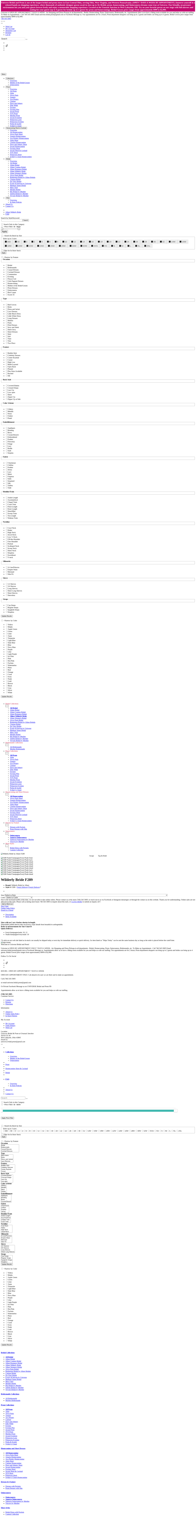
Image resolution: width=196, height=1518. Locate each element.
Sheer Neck (12, 551)
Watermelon (12, 665)
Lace (9, 446)
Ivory (10, 677)
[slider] (176, 1110)
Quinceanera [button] (6, 1493)
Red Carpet (12, 292)
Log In (7, 35)
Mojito (10, 627)
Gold (9, 681)
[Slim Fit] (6, 1242)
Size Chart (4, 906)
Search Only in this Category (14, 224)
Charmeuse (12, 463)
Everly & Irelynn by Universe (20, 728)
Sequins (10, 453)
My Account (9, 29)
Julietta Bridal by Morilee (19, 739)
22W (31, 246)
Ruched (10, 373)
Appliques (11, 428)
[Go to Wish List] (4, 21)
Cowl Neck (12, 528)
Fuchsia (10, 663)
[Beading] (6, 1198)
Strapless (11, 553)
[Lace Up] (7, 1179)
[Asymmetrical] (6, 1218)
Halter (10, 530)
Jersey (10, 470)
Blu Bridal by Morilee (18, 736)
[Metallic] (4, 1188)
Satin (9, 479)
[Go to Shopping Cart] (2, 21)
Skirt (9, 334)
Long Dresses (13, 318)
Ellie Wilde (14, 770)
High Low (11, 362)
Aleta (12, 757)
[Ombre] (4, 1191)
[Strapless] (6, 1262)
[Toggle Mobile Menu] (2, 1044)
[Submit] (26, 39)
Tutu (9, 341)
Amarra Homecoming (18, 800)
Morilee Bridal (15, 734)
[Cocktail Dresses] (10, 1151)
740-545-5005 (6, 19)
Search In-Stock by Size (13, 236)
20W (20, 246)
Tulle (9, 488)
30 (154, 242)
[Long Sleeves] (8, 1250)
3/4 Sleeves (12, 586)
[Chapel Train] (6, 1220)
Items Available (10, 917)
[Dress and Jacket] (7, 1159)
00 (18, 242)
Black (10, 686)
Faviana (13, 772)
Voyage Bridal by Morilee (19, 741)
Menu (3, 74)
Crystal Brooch (13, 435)
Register (8, 33)
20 (110, 242)
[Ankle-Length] (6, 1216)
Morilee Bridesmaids (17, 749)
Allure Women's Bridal (18, 718)
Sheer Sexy (12, 330)
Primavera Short (16, 819)
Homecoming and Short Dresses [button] (13, 1448)
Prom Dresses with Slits (18, 829)
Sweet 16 (11, 295)
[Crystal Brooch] (6, 1201)
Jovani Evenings (16, 782)
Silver (10, 690)
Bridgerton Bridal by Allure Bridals (22, 722)
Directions (9, 1004)
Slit (9, 376)
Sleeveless (11, 595)
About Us (8, 1012)
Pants (10, 323)
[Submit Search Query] (27, 1098)
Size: (2, 895)
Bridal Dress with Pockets (19, 848)
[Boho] (7, 1157)
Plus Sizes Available (15, 371)
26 (137, 242)
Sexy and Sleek (13, 327)
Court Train (12, 504)
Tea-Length (12, 516)
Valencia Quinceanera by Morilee (22, 839)
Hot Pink (11, 661)
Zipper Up (11, 397)
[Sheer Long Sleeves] (8, 1252)
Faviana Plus (14, 774)
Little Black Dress (14, 314)
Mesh (10, 474)
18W (9, 246)
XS (105, 246)
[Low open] (7, 1181)
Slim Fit (10, 574)
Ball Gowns (12, 305)
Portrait (10, 544)
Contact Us (9, 1000)
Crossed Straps (13, 388)
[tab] (100, 722)
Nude (10, 679)
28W (63, 246)
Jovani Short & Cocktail (18, 815)
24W (42, 246)
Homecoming (12, 283)
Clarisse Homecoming (18, 806)
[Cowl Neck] (6, 1226)
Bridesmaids (12, 268)
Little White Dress (14, 316)
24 (128, 242)
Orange (10, 672)
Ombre (10, 416)
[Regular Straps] (6, 1258)
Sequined (11, 481)
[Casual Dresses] (10, 1149)
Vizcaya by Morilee (17, 842)
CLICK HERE (76, 902)
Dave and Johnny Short (18, 808)
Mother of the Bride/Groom (17, 286)
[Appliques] (6, 1196)
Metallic (10, 411)
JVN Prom (14, 778)
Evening (11, 277)
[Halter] (6, 1228)
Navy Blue (12, 647)
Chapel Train (12, 502)
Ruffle (10, 448)
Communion (12, 274)
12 (75, 242)
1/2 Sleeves (12, 584)
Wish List (8, 26)
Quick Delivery (34, 887)
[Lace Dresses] (7, 1161)
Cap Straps (12, 605)
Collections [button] (9, 1052)
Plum (10, 668)
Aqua (10, 636)
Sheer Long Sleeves (15, 591)
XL (139, 246)
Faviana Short (15, 813)
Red (9, 670)
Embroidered (12, 437)
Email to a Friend (7, 910)
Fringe (10, 444)
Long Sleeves (12, 588)
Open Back (12, 367)
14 (83, 242)
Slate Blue (11, 643)
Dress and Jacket (14, 309)
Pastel (10, 418)
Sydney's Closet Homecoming (21, 821)
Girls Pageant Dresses (15, 281)
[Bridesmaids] (10, 1147)
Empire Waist (12, 570)
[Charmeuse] (5, 1206)
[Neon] (4, 1189)
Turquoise (11, 638)
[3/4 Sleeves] (8, 1248)
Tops (9, 339)
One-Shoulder (13, 542)
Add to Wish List (7, 904)
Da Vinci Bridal (15, 726)
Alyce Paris (14, 759)
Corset (10, 360)
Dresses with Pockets (17, 827)
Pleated (10, 369)
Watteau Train (13, 518)
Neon (10, 414)
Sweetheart (12, 555)
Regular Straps (13, 607)
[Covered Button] (7, 1176)
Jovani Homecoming (17, 811)
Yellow (10, 625)
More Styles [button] (5, 1508)
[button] (10, 78)
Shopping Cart (10, 31)
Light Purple (12, 654)
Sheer (10, 395)
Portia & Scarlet (15, 788)
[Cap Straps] (6, 1256)
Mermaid (11, 572)
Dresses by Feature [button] (8, 1482)
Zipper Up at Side (14, 399)
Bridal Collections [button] (8, 1353)
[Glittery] (4, 1186)
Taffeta (10, 485)
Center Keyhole (13, 358)
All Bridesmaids (16, 747)
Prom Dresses (13, 288)
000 (9, 242)
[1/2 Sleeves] (8, 1246)
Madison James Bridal (18, 730)
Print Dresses (12, 325)
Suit (9, 336)
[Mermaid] (6, 1240)
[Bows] (6, 1200)
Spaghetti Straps (13, 610)
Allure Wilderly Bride (18, 716)
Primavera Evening (17, 786)
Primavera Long (16, 784)
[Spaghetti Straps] (6, 1260)
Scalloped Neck (13, 546)
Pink (9, 659)
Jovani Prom (14, 776)
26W (52, 246)
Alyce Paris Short (16, 798)
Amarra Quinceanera (18, 837)
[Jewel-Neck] (6, 1232)
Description (9, 915)
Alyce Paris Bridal (16, 720)
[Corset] (8, 1171)
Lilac (9, 652)
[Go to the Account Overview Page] (2, 23)
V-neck (10, 557)
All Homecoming (16, 796)
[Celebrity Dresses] (8, 1167)
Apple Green (12, 629)
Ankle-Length (13, 498)
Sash (9, 451)
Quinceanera (12, 290)
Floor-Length (12, 507)
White (10, 692)
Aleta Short (14, 804)
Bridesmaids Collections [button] (10, 1394)
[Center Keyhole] (8, 1169)
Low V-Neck (12, 537)
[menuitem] (100, 27)
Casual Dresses (13, 270)
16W (184, 242)
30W (74, 246)
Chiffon (10, 465)
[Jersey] (5, 1212)
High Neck (12, 532)
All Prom (13, 755)
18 (101, 242)
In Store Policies (11, 1016)
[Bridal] (10, 1145)
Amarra (12, 761)
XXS (96, 246)
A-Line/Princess (13, 567)
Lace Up (11, 390)
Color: (3, 898)
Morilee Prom (15, 780)
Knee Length (12, 509)
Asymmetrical (13, 500)
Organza (11, 476)
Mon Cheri (14, 732)
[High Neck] (6, 1230)
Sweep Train (12, 513)
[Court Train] (6, 1222)
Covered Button (13, 386)
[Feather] (5, 1210)
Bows (10, 433)
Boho (10, 307)
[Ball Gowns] (7, 1155)
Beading (11, 430)
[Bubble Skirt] (8, 1166)
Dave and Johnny (16, 768)
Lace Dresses (12, 311)
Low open (11, 392)
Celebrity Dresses (14, 355)
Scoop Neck (12, 548)
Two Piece (11, 343)
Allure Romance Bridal (18, 714)
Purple (10, 649)
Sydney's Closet (15, 790)
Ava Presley (14, 763)
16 (92, 242)
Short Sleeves (12, 593)
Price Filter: (9, 227)
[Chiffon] (5, 1208)
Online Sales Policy (8, 908)
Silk (9, 483)
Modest (10, 321)
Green (10, 631)
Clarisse (13, 765)
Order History (10, 1026)
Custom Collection (16, 850)
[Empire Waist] (6, 1238)
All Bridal (14, 708)
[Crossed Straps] (7, 1178)
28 (146, 242)
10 (66, 242)
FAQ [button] (7, 1079)
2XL (148, 246)
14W (173, 242)
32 (163, 242)
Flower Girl (12, 279)
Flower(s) (11, 442)
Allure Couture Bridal (18, 712)
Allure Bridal (14, 710)
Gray (9, 688)
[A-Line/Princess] (6, 1236)
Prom (7, 1064)
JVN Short (14, 817)
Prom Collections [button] (7, 1405)
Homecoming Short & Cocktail (16, 1069)
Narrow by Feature (11, 257)
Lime (10, 634)
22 (119, 242)
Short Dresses (13, 332)
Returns (8, 1002)
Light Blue (12, 640)
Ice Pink (11, 656)
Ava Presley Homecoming (19, 802)
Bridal (10, 265)
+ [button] (6, 706)
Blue (9, 645)
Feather (10, 439)
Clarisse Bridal (15, 724)
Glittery (10, 409)
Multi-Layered (13, 364)
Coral (10, 674)
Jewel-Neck (12, 535)
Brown (10, 683)
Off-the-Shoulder (14, 539)
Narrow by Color (11, 621)
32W (85, 246)
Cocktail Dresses (14, 272)
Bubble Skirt (12, 353)
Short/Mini (11, 511)
